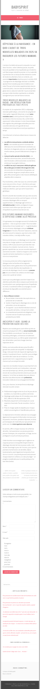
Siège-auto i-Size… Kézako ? (15, 651)
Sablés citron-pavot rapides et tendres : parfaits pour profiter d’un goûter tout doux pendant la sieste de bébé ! (11, 475)
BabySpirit (20, 7)
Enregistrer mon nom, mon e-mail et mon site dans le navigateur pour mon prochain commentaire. (7, 555)
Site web (5, 538)
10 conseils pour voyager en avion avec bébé (15, 647)
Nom (5, 526)
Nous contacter (7, 674)
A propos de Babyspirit (9, 671)
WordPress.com (22, 685)
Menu (21, 18)
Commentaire (6, 502)
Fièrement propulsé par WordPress (17, 684)
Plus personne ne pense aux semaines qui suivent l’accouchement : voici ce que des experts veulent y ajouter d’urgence (19, 605)
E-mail (5, 532)
